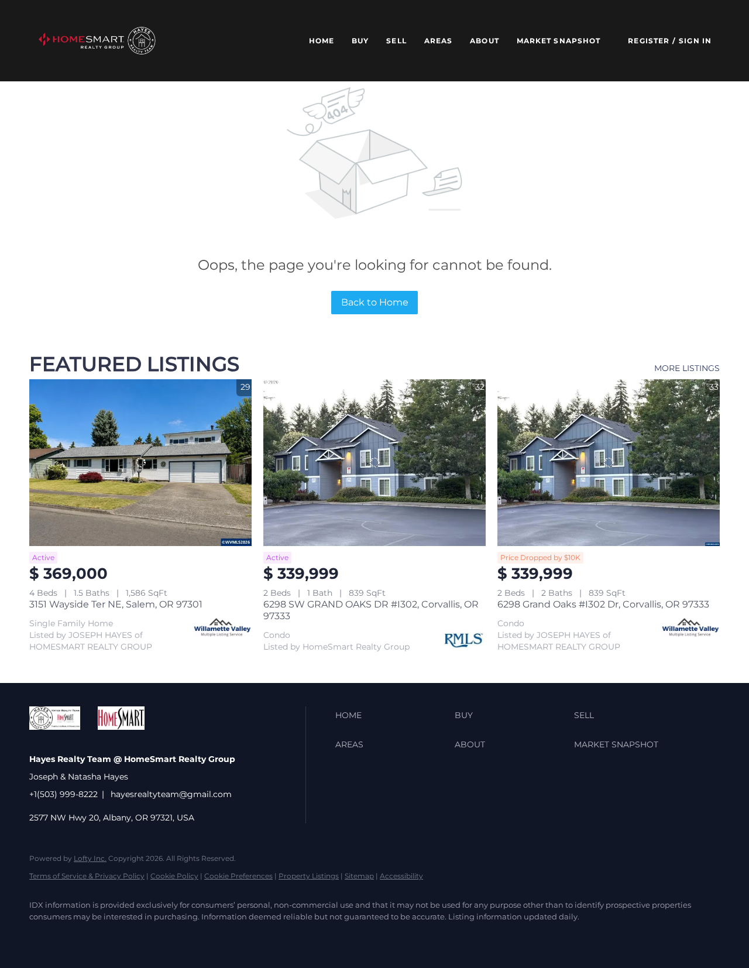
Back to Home (374, 302)
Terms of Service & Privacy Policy (87, 875)
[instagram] (179, 936)
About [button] (484, 40)
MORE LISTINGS (687, 368)
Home (321, 40)
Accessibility (401, 875)
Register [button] (648, 40)
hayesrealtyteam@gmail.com (171, 794)
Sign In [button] (695, 40)
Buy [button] (360, 40)
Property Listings (309, 875)
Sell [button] (396, 40)
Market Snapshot (559, 40)
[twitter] (77, 936)
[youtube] (213, 936)
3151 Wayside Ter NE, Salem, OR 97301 (115, 604)
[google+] (247, 936)
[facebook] (43, 936)
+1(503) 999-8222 (63, 794)
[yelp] (145, 936)
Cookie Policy (174, 875)
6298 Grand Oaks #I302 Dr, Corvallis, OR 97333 (603, 604)
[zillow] (111, 936)
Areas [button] (438, 40)
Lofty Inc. (90, 858)
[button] (97, 40)
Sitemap (359, 875)
